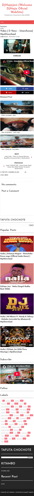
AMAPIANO (17, 401)
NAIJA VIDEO (21, 424)
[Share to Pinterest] (7, 175)
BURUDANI (3, 409)
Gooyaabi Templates (28, 492)
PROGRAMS (16, 430)
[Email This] (1, 175)
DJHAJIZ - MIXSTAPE (5, 415)
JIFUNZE (2, 421)
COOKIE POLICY (23, 412)
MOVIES (2, 424)
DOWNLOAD (17, 56)
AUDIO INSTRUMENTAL (5, 406)
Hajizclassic (5, 36)
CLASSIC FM (13, 409)
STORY (2, 438)
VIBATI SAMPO (19, 438)
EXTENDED (27, 415)
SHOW (15, 433)
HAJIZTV (14, 418)
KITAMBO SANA (20, 421)
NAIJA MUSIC (11, 424)
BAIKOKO (17, 406)
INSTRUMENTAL (23, 418)
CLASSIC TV (3, 412)
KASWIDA (10, 421)
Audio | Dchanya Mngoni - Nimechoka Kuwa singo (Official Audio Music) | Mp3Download (16, 256)
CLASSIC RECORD (23, 409)
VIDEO (2, 441)
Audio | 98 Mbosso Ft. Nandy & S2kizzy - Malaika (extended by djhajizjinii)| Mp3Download (16, 319)
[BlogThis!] (2, 175)
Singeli (2, 436)
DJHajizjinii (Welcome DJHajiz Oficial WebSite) (17, 9)
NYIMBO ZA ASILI (4, 427)
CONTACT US (13, 412)
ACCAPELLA (8, 401)
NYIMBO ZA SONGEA (5, 430)
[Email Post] (25, 172)
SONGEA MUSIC (23, 436)
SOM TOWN (12, 436)
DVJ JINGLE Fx (17, 415)
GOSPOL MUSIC (4, 418)
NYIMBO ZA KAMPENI (16, 427)
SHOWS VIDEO (24, 433)
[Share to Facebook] (6, 175)
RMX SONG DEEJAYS (5, 433)
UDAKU (10, 438)
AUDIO (12, 403)
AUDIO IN (21, 403)
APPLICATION (3, 403)
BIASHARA (25, 406)
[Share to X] (4, 175)
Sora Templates (10, 492)
